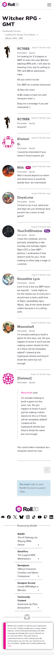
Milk (21, 167)
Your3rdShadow (30, 230)
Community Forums (12, 31)
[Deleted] (24, 378)
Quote (32, 52)
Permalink (22, 52)
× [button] (50, 626)
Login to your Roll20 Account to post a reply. (32, 488)
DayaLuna (25, 197)
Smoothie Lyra (28, 278)
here (9, 646)
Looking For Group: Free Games (20, 34)
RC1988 (23, 48)
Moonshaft (25, 326)
